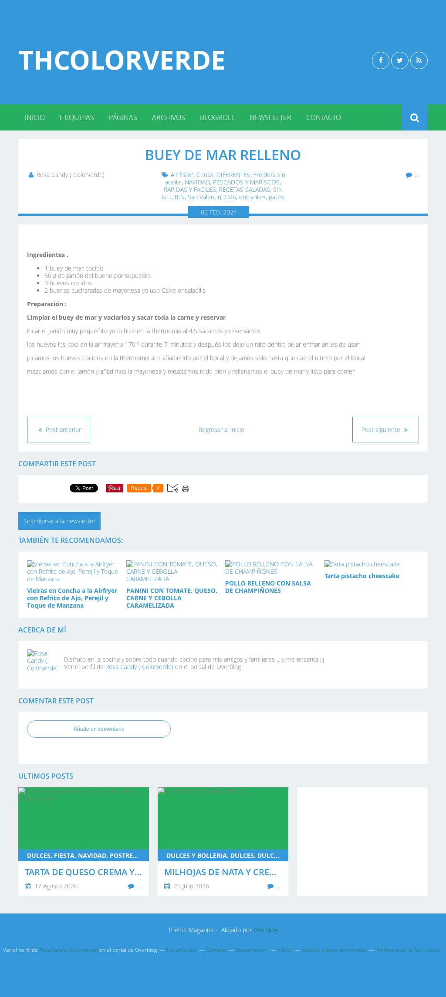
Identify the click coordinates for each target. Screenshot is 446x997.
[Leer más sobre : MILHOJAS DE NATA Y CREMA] (223, 841)
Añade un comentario (99, 729)
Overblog (265, 930)
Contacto (323, 117)
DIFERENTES (233, 175)
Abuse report (252, 950)
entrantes (252, 197)
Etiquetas (77, 117)
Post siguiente (382, 429)
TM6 (230, 197)
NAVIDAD (197, 182)
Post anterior (62, 429)
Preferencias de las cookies (408, 950)
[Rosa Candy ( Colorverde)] (42, 664)
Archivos (168, 117)
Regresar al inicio (221, 429)
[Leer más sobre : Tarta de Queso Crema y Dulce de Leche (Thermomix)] (83, 841)
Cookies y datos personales (333, 950)
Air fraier (182, 175)
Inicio (35, 117)
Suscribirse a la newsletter (59, 521)
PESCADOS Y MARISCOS (246, 182)
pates (276, 197)
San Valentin (204, 197)
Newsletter (270, 117)
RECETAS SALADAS (244, 189)
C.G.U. (284, 950)
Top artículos (181, 950)
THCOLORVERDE (122, 60)
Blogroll (217, 117)
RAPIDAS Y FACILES (190, 189)
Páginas (123, 117)
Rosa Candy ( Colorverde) (139, 666)
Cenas (204, 175)
